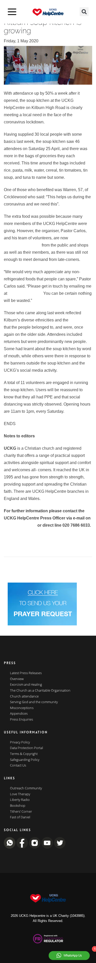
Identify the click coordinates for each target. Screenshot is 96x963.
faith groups (79, 320)
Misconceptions (22, 708)
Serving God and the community (34, 702)
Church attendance (24, 696)
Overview (17, 679)
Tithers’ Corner (21, 812)
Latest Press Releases (26, 673)
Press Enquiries (21, 720)
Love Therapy (20, 794)
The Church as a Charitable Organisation (40, 691)
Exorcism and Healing (26, 685)
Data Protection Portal (26, 748)
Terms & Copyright (24, 754)
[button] (84, 11)
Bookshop (17, 806)
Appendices (19, 714)
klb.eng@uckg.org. (25, 293)
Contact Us (18, 765)
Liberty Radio (20, 800)
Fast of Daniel (20, 817)
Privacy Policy (20, 742)
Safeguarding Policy (24, 760)
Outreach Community (26, 788)
